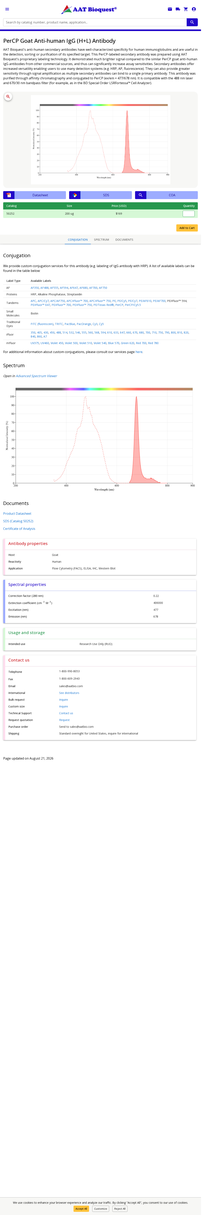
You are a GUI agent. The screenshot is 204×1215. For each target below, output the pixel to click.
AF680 (83, 288)
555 (84, 332)
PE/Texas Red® (103, 305)
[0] (186, 9)
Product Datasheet (17, 513)
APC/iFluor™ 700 (77, 301)
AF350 (35, 288)
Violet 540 (100, 343)
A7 (45, 336)
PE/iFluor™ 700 (61, 305)
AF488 (44, 288)
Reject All (120, 1208)
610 (109, 332)
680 (141, 332)
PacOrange (84, 324)
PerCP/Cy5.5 (133, 305)
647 (122, 332)
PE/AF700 (159, 301)
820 (186, 332)
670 (135, 332)
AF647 (74, 288)
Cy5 (101, 324)
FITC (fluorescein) (42, 324)
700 (147, 332)
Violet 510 (85, 343)
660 (128, 332)
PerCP (119, 305)
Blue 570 (113, 343)
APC (33, 301)
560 (90, 332)
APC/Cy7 (43, 301)
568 (96, 332)
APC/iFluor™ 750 (100, 301)
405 (39, 332)
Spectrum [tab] (101, 239)
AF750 (103, 288)
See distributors (69, 693)
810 (179, 332)
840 (33, 336)
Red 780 (153, 343)
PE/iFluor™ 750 (82, 305)
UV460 (45, 343)
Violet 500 (71, 343)
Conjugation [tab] (78, 239)
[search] (192, 22)
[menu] (7, 9)
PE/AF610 (145, 301)
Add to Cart (187, 228)
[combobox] (94, 22)
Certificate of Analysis (19, 528)
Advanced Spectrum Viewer (36, 376)
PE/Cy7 (132, 301)
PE (114, 301)
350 (33, 332)
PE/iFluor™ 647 (40, 305)
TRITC (59, 324)
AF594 (64, 288)
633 (116, 332)
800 (173, 332)
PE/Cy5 (122, 301)
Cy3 (95, 324)
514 (65, 332)
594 (103, 332)
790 (167, 332)
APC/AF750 (57, 301)
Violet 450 (57, 343)
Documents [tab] (124, 239)
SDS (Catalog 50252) (18, 521)
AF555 (54, 288)
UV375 (35, 343)
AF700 (93, 288)
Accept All (81, 1208)
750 (160, 332)
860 (39, 336)
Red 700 (141, 343)
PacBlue (70, 324)
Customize (100, 1208)
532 (71, 332)
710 (154, 332)
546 (77, 332)
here (138, 352)
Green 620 (127, 343)
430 (45, 332)
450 (52, 332)
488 (58, 332)
